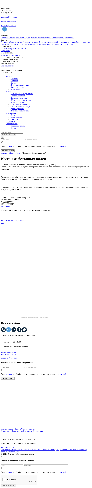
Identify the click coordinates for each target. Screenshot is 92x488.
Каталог (4, 38)
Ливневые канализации (40, 38)
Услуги (9, 91)
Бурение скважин (83, 42)
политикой (61, 146)
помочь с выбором (8, 135)
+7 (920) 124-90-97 (8, 21)
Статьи (17, 55)
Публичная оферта (9, 450)
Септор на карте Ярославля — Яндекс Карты (34, 317)
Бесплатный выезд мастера (12, 42)
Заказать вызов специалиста (12, 220)
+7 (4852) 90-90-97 (8, 26)
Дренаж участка (47, 44)
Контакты (22, 48)
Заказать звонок (7, 66)
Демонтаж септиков (47, 42)
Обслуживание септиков (65, 42)
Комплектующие (57, 38)
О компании (11, 113)
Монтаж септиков (31, 42)
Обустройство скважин (10, 44)
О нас (3, 48)
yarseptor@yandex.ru (9, 17)
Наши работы (11, 48)
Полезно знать (11, 124)
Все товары (69, 38)
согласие (8, 146)
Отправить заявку (8, 486)
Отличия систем (27, 429)
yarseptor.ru (5, 206)
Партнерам (5, 51)
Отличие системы (18, 126)
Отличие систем (7, 55)
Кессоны (19, 38)
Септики (11, 38)
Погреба (26, 38)
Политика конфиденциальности (55, 450)
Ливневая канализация (20, 111)
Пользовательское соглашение (29, 450)
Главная (4, 153)
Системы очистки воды (30, 44)
